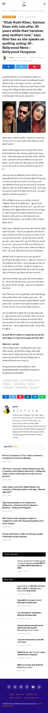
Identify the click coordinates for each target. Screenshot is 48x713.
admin (11, 57)
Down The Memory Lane (30, 380)
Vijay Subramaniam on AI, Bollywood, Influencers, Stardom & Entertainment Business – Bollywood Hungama (20, 505)
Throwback (34, 388)
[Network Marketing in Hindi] (24, 4)
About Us (20, 694)
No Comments (15, 61)
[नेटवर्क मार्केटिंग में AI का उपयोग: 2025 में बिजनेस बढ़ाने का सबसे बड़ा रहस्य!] (8, 603)
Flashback (7, 384)
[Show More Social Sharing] (43, 66)
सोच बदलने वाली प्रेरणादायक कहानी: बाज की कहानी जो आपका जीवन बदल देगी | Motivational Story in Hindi (30, 628)
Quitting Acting (19, 384)
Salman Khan (8, 388)
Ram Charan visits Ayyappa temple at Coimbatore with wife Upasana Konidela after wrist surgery (23, 521)
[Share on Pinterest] (34, 66)
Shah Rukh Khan (21, 388)
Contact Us (31, 694)
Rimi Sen (31, 384)
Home (4, 11)
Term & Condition (31, 698)
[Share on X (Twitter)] (21, 66)
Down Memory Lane (10, 380)
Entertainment (9, 17)
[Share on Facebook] (8, 66)
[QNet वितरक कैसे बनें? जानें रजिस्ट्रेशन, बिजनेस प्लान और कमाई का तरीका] (8, 616)
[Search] (44, 3)
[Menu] (3, 3)
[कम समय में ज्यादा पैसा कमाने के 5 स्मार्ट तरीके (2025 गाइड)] (8, 642)
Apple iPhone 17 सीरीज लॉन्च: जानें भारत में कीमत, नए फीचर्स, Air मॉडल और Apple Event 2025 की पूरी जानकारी (31, 588)
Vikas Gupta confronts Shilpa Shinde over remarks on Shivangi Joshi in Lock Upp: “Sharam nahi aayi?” (23, 489)
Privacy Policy (15, 698)
